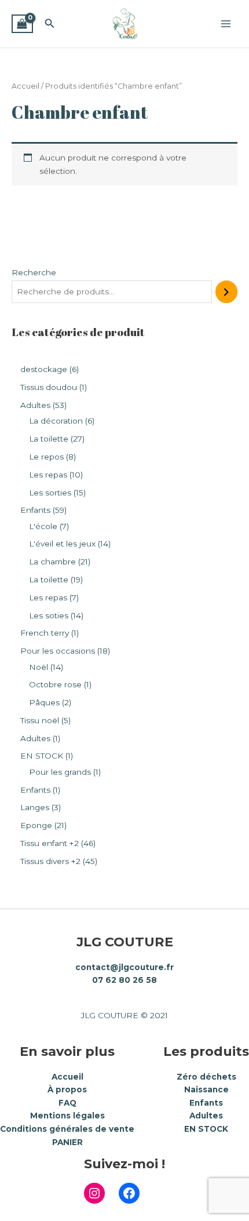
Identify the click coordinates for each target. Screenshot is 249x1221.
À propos (67, 1089)
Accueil (25, 86)
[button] (50, 23)
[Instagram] (94, 1193)
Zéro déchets (206, 1076)
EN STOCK (206, 1128)
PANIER (67, 1142)
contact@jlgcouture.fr (124, 967)
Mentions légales (67, 1115)
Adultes (206, 1115)
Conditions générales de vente (67, 1128)
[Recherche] (226, 291)
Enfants (206, 1102)
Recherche (34, 272)
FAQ (67, 1102)
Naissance (206, 1089)
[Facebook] (129, 1193)
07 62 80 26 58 (124, 980)
